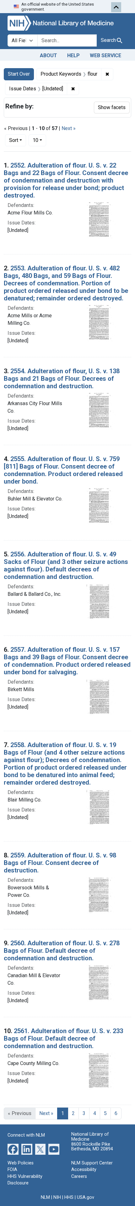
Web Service (105, 55)
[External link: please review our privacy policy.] (13, 1149)
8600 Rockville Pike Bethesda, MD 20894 (92, 1147)
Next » (69, 128)
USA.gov (85, 1197)
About (48, 55)
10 (39, 140)
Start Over (19, 74)
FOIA (12, 1169)
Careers (79, 1176)
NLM (45, 1197)
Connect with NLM (26, 1135)
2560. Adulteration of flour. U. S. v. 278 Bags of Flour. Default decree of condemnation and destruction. (62, 950)
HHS (68, 1197)
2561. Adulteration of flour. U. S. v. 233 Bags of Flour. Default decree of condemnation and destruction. (63, 1038)
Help (73, 55)
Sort (13, 140)
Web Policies (21, 1163)
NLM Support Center (92, 1163)
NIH (57, 1197)
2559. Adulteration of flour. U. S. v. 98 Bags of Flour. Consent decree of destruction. (60, 863)
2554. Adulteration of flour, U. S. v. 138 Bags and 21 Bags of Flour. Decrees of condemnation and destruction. (62, 378)
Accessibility (83, 1169)
